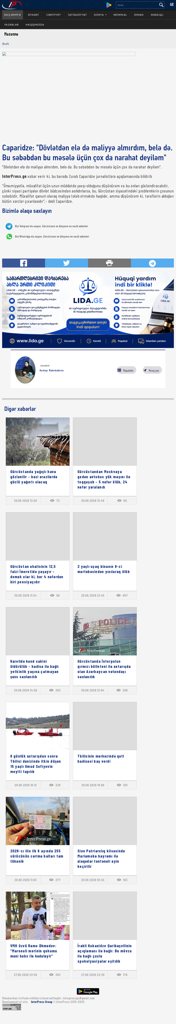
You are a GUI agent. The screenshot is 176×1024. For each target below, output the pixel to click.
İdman (139, 14)
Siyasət (33, 14)
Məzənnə (11, 33)
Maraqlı (157, 14)
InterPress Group (42, 1002)
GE (172, 5)
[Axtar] (161, 5)
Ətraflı (5, 43)
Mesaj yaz (154, 370)
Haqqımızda (35, 24)
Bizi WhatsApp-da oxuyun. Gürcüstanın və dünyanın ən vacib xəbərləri (52, 236)
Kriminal (120, 14)
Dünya (99, 14)
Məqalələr (128, 370)
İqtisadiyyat (77, 14)
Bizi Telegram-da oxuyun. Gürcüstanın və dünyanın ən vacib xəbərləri (51, 226)
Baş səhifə (12, 14)
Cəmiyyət (53, 14)
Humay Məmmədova (52, 370)
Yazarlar (11, 24)
